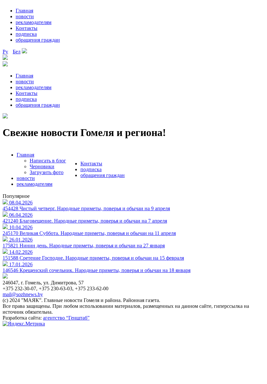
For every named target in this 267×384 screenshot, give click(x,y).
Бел (17, 51)
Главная (24, 10)
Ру (5, 51)
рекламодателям (33, 22)
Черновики (42, 166)
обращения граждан (38, 40)
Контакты (26, 28)
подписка (26, 34)
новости (25, 16)
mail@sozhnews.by (23, 294)
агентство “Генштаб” (66, 318)
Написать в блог (48, 160)
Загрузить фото (46, 172)
